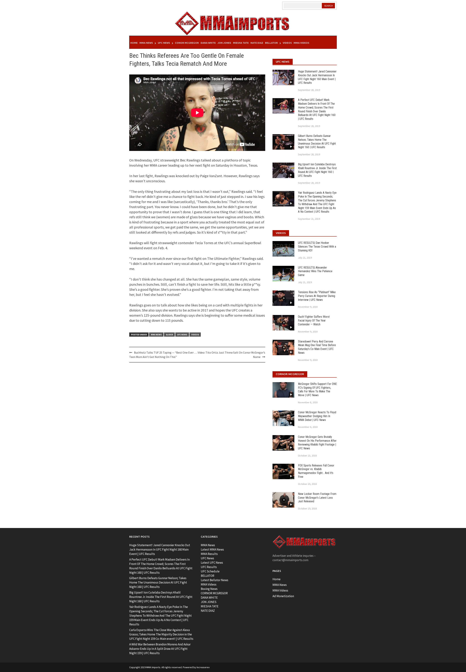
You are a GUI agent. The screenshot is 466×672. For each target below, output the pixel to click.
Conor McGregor (187, 43)
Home (134, 43)
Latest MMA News (212, 549)
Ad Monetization (283, 596)
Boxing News (209, 589)
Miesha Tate (241, 43)
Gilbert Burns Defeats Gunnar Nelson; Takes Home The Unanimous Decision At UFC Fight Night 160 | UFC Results (317, 141)
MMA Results (209, 554)
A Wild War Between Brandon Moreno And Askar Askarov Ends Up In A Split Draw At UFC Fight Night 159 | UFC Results (160, 648)
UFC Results (209, 567)
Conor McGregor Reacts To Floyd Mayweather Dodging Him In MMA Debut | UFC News (317, 416)
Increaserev (203, 667)
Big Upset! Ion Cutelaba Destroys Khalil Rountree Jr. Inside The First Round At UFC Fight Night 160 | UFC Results (317, 170)
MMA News (146, 43)
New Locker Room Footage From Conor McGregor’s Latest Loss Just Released (317, 497)
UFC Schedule (210, 571)
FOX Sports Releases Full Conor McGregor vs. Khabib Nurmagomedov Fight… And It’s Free (316, 471)
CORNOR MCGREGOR (214, 593)
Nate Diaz (256, 43)
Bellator (271, 43)
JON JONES (208, 602)
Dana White (208, 43)
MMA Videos (301, 43)
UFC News (164, 43)
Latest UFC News (212, 563)
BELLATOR (207, 576)
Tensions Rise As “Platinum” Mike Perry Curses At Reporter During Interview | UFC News (317, 295)
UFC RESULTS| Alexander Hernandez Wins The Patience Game (315, 271)
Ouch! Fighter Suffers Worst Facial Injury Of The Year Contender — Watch (314, 320)
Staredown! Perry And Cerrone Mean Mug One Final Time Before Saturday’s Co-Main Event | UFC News (317, 347)
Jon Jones (224, 43)
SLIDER (169, 334)
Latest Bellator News (214, 580)
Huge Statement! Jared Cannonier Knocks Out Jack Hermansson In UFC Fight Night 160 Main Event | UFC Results (317, 77)
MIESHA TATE (209, 606)
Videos (287, 43)
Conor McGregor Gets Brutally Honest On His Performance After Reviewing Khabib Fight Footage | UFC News (317, 442)
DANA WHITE (209, 598)
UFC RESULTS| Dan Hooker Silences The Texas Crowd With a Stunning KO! (317, 246)
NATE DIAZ (208, 611)
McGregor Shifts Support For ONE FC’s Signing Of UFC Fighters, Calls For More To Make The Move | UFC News (317, 389)
